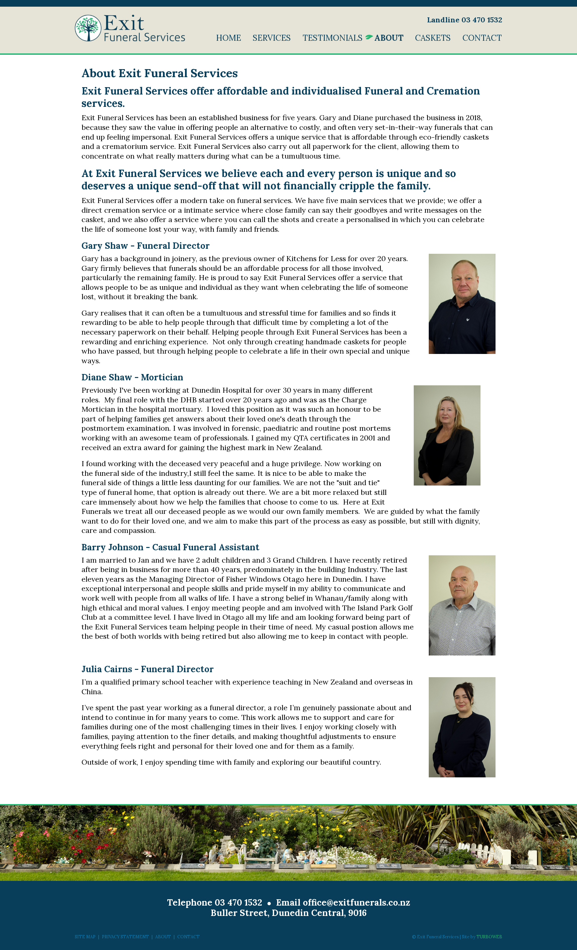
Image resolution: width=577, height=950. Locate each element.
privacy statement (125, 936)
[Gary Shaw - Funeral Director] (462, 304)
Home (228, 38)
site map (85, 936)
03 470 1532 (238, 902)
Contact (482, 38)
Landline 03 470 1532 (464, 19)
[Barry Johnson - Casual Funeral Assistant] (462, 605)
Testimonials (333, 38)
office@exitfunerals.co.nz (356, 902)
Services (272, 38)
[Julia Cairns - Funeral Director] (462, 727)
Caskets (433, 38)
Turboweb (489, 936)
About (388, 38)
